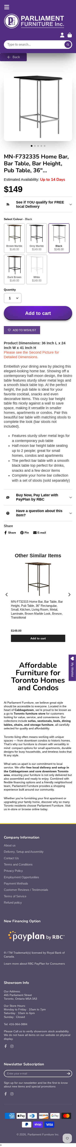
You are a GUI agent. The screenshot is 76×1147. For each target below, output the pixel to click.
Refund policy (13, 902)
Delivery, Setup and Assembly (24, 851)
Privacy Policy (13, 870)
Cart (69, 35)
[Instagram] (12, 1046)
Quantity (10, 289)
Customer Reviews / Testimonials (26, 889)
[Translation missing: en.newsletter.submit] (68, 1073)
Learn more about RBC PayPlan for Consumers (34, 963)
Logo (34, 21)
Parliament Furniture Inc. (43, 1134)
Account (62, 35)
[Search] (67, 44)
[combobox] (38, 44)
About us (10, 845)
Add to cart (38, 638)
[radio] (14, 238)
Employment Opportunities (21, 877)
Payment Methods (16, 883)
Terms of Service (15, 896)
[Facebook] (5, 1046)
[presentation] (7, 594)
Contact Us (11, 858)
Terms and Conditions (18, 864)
